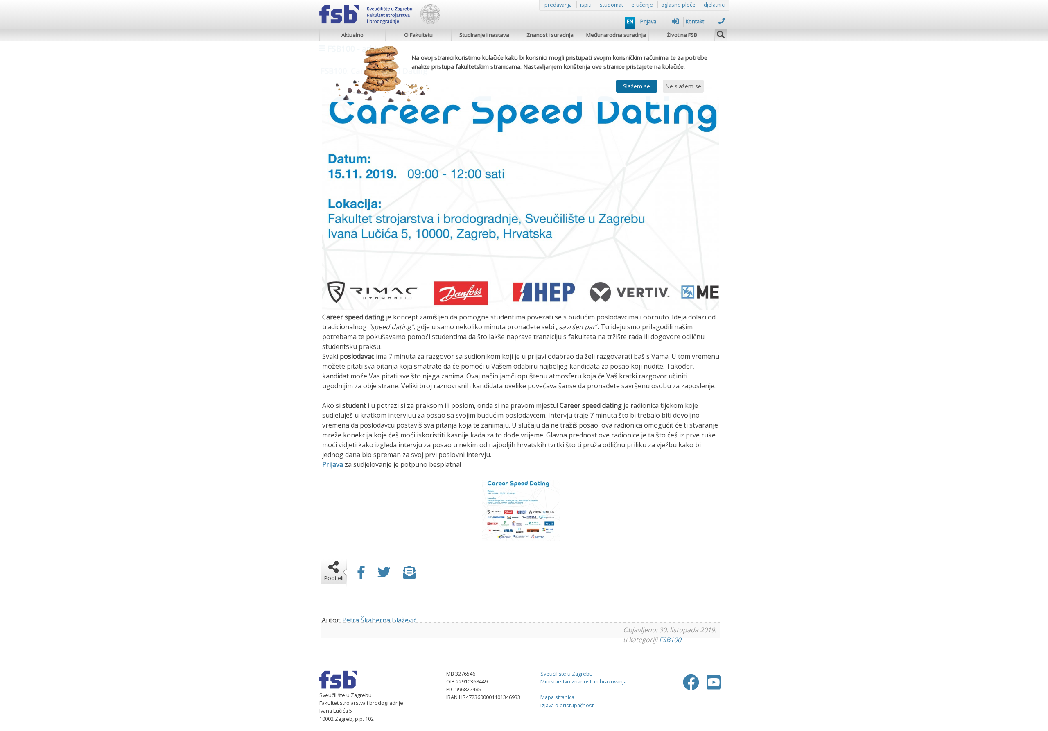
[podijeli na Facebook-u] (361, 574)
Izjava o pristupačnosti (567, 705)
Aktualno (352, 34)
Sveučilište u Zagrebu (566, 673)
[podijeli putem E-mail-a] (409, 574)
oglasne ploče (678, 4)
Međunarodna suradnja (616, 34)
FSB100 (670, 639)
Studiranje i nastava (484, 34)
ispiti (586, 4)
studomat (611, 4)
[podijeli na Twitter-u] (384, 574)
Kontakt (695, 21)
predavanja (558, 4)
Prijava (648, 21)
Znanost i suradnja (550, 34)
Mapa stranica (557, 697)
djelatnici (714, 4)
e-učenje (642, 4)
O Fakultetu (418, 34)
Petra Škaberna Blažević (379, 620)
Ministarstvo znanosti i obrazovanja (583, 681)
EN (630, 21)
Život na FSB (682, 34)
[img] (721, 33)
